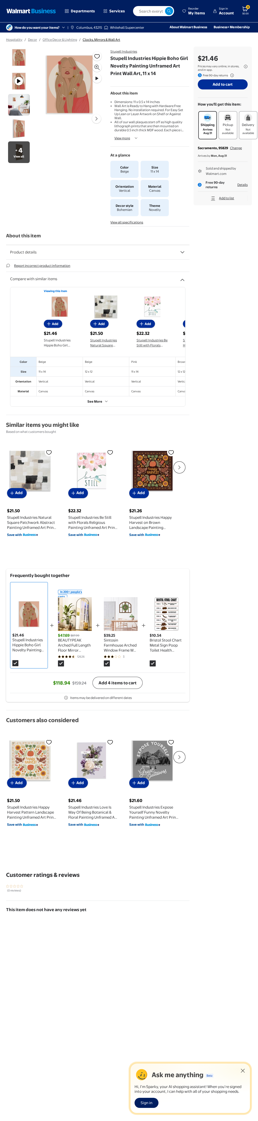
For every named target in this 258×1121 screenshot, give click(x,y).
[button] (193, 11)
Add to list (226, 198)
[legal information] (246, 67)
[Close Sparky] (243, 1071)
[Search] (169, 11)
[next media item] (96, 118)
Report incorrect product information (42, 266)
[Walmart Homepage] (31, 11)
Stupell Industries (123, 51)
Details (242, 185)
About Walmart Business (188, 27)
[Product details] (182, 252)
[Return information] (231, 75)
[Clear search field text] (161, 11)
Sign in (146, 1102)
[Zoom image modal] (97, 67)
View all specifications (126, 222)
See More (94, 401)
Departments (83, 11)
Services (117, 11)
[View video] (97, 78)
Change (236, 148)
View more (122, 138)
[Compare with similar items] (182, 278)
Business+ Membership (232, 27)
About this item (23, 236)
